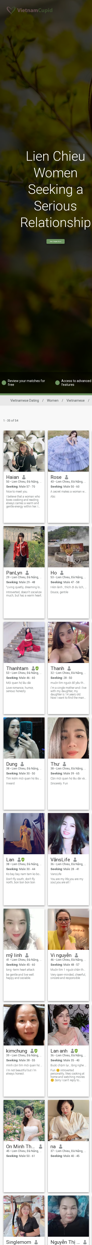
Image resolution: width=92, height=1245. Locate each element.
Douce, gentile (59, 592)
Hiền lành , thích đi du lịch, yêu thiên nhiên (68, 587)
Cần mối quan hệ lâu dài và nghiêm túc (68, 778)
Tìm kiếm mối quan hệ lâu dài (24, 778)
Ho (53, 573)
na (53, 1146)
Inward (10, 783)
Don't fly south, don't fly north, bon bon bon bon (20, 880)
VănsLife (60, 860)
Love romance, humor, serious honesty (19, 689)
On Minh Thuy (21, 1146)
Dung (11, 764)
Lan (10, 860)
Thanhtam (17, 668)
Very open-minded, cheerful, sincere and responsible (68, 976)
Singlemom (18, 1242)
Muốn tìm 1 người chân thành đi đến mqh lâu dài (68, 969)
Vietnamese (76, 400)
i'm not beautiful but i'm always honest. (21, 1072)
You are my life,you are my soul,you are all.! (66, 880)
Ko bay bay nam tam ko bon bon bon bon (24, 874)
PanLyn (14, 573)
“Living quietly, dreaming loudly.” (24, 587)
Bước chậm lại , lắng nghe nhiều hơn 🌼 (68, 1065)
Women (53, 400)
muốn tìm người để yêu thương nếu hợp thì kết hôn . (68, 683)
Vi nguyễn (60, 955)
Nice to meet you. (17, 491)
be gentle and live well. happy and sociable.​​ (20, 976)
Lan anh (58, 1051)
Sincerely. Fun (59, 783)
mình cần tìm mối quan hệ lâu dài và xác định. (24, 1065)
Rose (56, 477)
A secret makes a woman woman (68, 491)
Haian (12, 477)
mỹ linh (14, 955)
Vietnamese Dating (24, 400)
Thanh (57, 668)
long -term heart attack (20, 969)
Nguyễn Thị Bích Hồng (65, 1242)
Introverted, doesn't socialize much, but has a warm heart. (24, 594)
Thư (54, 764)
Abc (52, 496)
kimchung (16, 1051)
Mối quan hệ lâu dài (18, 683)
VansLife (55, 874)
